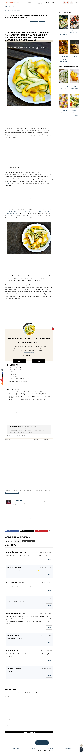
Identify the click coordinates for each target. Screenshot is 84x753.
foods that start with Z (12, 493)
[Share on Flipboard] (1, 381)
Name (7, 719)
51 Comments (42, 21)
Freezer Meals (39, 2)
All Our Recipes (9, 10)
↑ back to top (42, 742)
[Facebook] (64, 2)
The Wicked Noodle (10, 6)
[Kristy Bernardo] (8, 504)
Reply (49, 559)
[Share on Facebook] (1, 373)
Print (19, 361)
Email (7, 726)
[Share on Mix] (1, 383)
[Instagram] (71, 2)
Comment (8, 696)
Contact (50, 748)
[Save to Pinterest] (1, 378)
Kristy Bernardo (18, 500)
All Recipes (30, 2)
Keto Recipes (17, 10)
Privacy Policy (16, 748)
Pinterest (8, 183)
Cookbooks (68, 748)
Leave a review (28, 541)
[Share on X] (1, 375)
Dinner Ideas (50, 2)
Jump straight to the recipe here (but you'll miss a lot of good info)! (28, 26)
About (33, 748)
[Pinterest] (67, 2)
